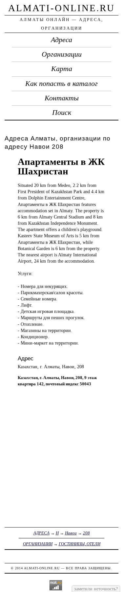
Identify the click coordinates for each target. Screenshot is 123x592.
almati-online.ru (61, 8)
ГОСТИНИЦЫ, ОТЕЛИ (79, 543)
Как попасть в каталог (61, 84)
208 (86, 532)
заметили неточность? (96, 588)
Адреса (61, 40)
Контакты (62, 98)
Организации (62, 54)
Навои (71, 532)
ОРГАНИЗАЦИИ (37, 543)
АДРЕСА (41, 532)
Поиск (61, 112)
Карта (61, 69)
